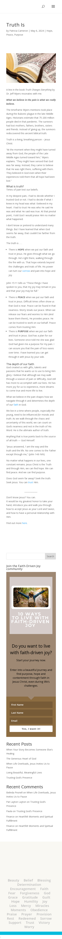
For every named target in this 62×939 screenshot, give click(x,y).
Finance (10, 816)
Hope (49, 30)
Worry (29, 927)
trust (30, 482)
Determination (29, 884)
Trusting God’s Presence (19, 777)
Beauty (13, 880)
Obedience (39, 910)
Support (15, 922)
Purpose (18, 34)
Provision (44, 914)
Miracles (42, 905)
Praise (12, 914)
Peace (9, 34)
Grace (13, 897)
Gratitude (30, 897)
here (24, 523)
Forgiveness (29, 893)
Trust (30, 922)
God (47, 893)
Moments (18, 910)
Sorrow (46, 918)
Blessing (44, 880)
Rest (10, 918)
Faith (44, 889)
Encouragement (23, 889)
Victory (44, 922)
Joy (44, 901)
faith (16, 404)
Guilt (46, 897)
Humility (31, 901)
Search (50, 556)
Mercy (26, 905)
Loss (13, 905)
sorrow (26, 270)
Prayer (26, 914)
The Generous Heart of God (21, 758)
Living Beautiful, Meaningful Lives (24, 772)
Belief (28, 880)
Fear (12, 893)
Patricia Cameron (18, 30)
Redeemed (27, 918)
